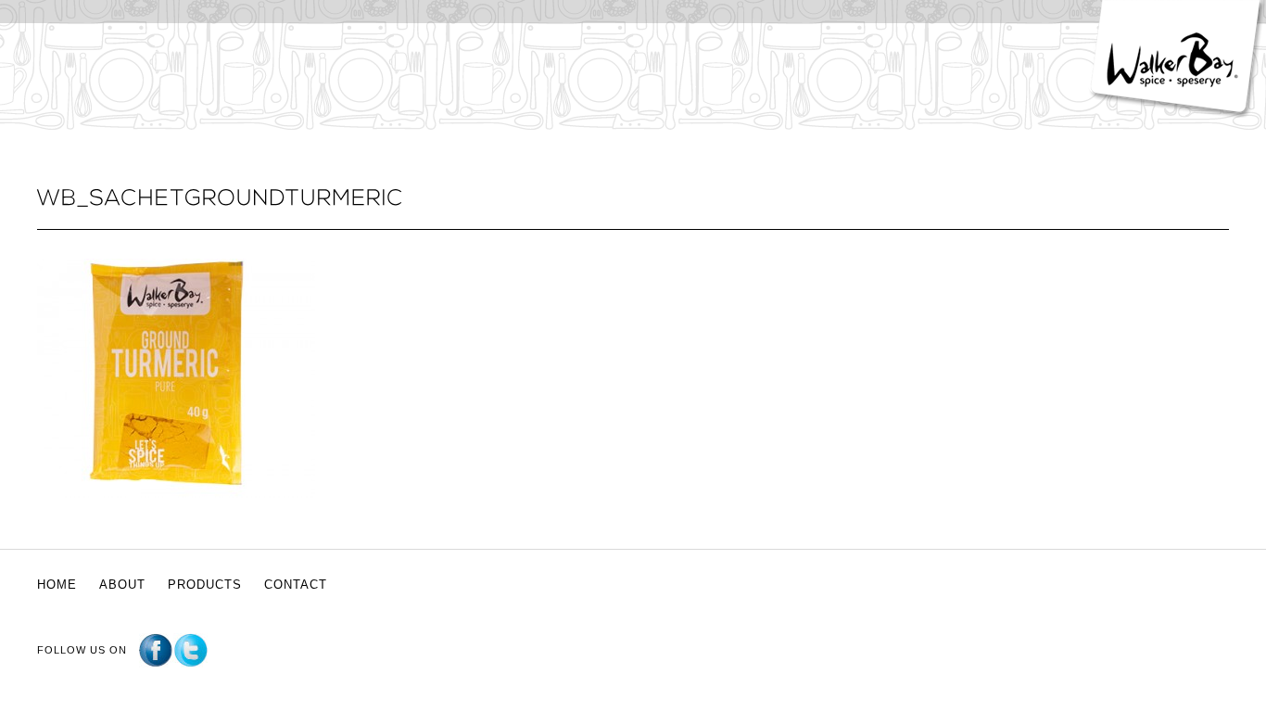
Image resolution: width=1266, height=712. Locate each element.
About (122, 584)
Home (57, 584)
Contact (295, 584)
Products (205, 584)
